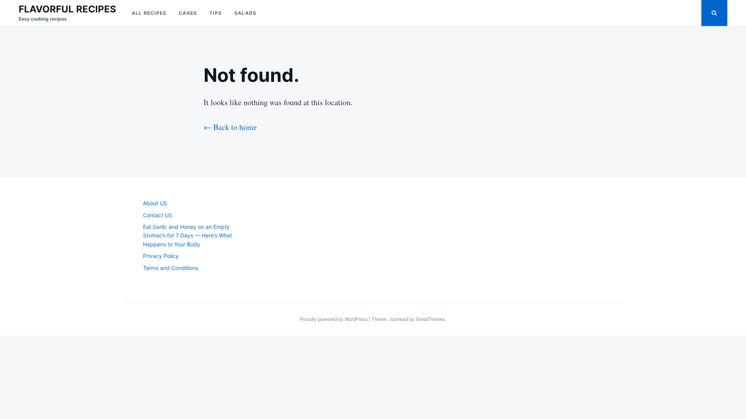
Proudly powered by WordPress (334, 319)
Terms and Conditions (170, 268)
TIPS (215, 13)
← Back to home (230, 127)
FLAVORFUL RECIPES (67, 9)
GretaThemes (430, 319)
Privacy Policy (161, 256)
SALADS (245, 13)
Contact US (157, 215)
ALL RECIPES (149, 13)
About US (155, 203)
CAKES (188, 13)
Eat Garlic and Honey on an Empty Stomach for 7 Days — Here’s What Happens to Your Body (187, 235)
